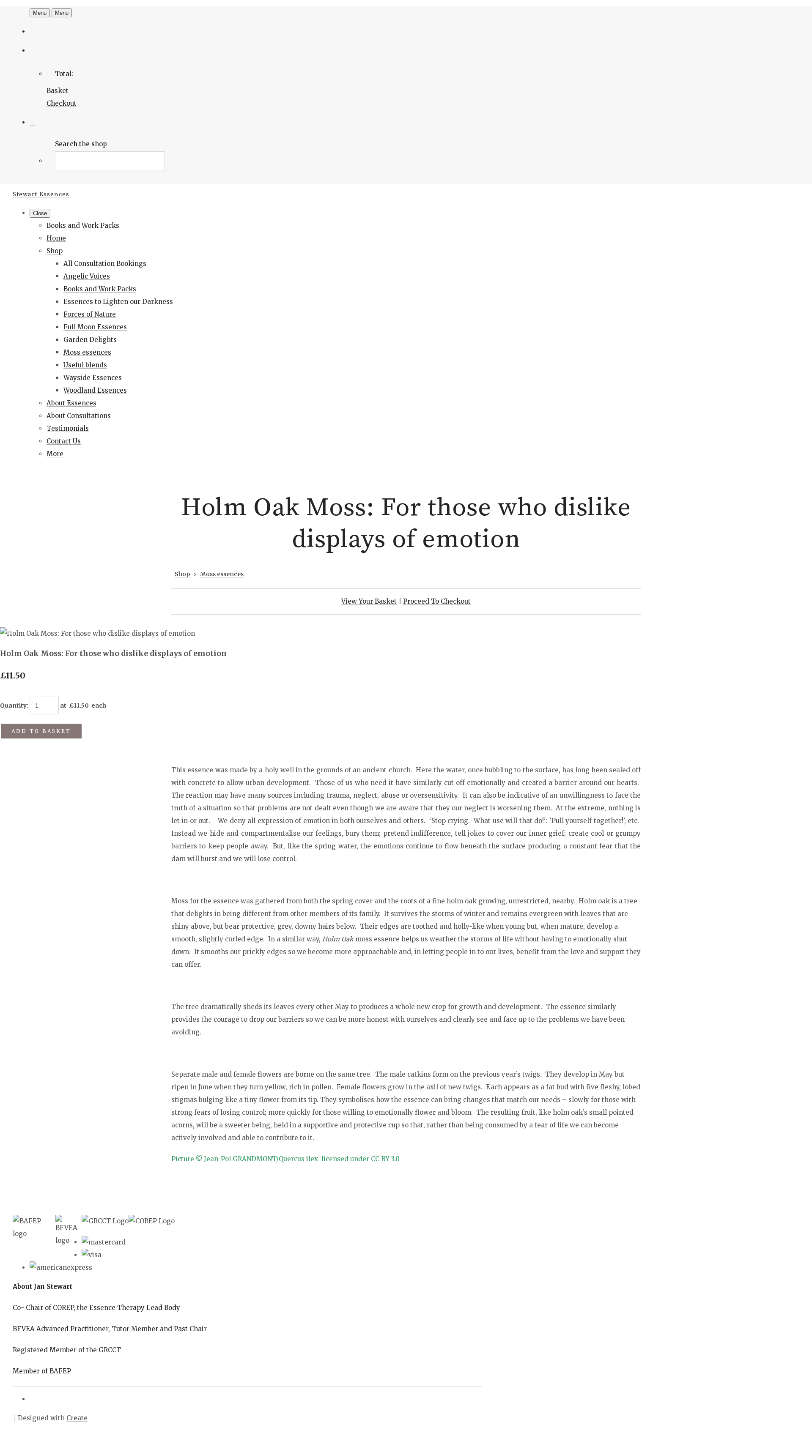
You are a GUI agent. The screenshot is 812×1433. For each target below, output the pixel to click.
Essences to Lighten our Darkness (118, 302)
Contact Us (64, 441)
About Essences (71, 403)
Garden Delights (90, 340)
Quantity (13, 705)
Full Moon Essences (95, 327)
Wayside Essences (92, 378)
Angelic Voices (86, 276)
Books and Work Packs (83, 226)
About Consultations (79, 416)
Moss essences (87, 352)
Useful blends (85, 365)
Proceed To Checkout (437, 601)
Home (56, 238)
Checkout (62, 103)
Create (77, 1418)
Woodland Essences (95, 390)
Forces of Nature (89, 314)
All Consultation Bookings (104, 264)
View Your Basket (369, 601)
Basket (58, 91)
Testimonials (68, 428)
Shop (55, 251)
